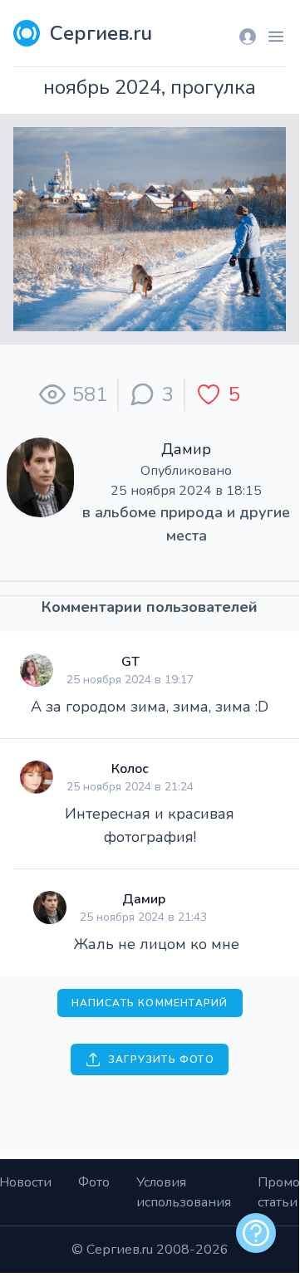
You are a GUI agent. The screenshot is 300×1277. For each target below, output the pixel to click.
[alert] (256, 1233)
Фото (94, 1182)
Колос (130, 769)
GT (130, 662)
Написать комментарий (150, 1003)
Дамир (186, 449)
